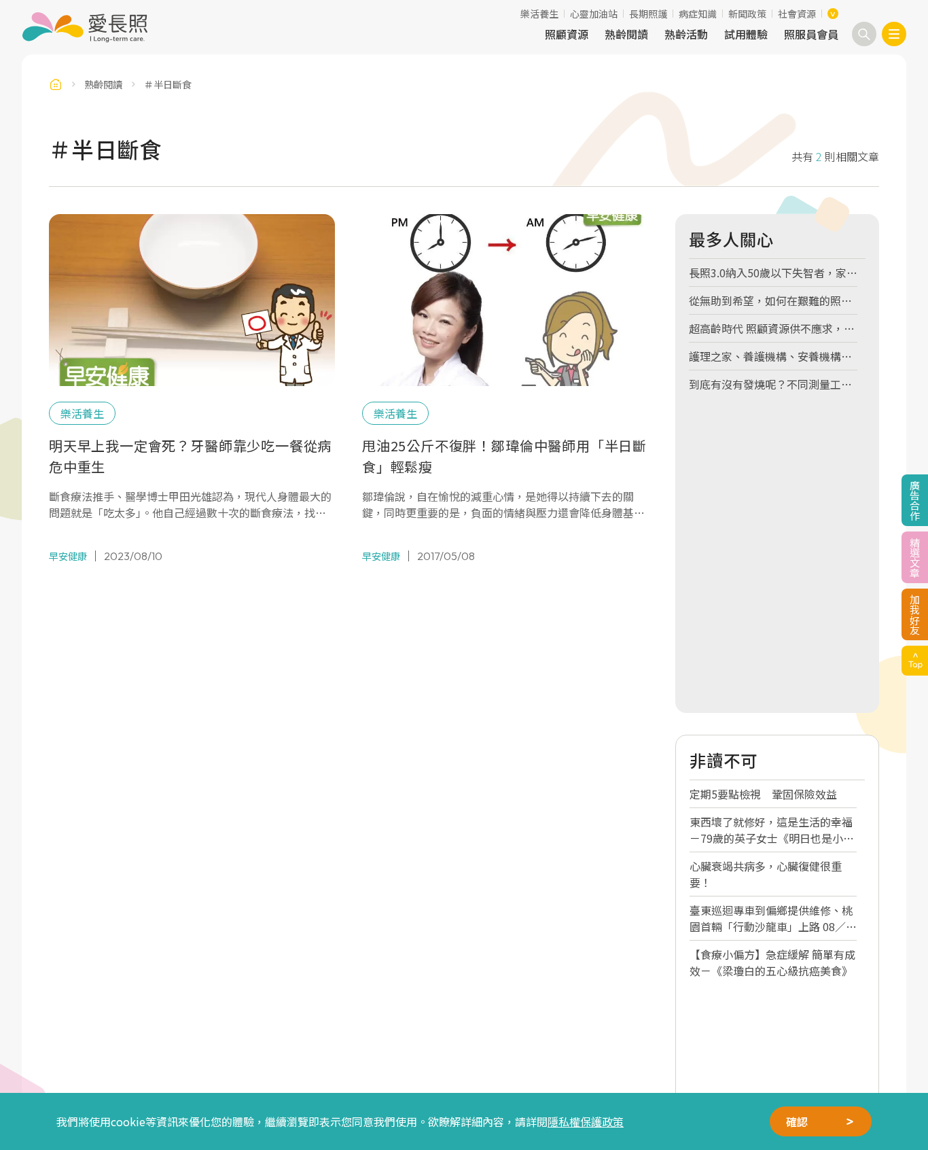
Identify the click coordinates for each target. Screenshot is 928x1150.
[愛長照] (84, 27)
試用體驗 (746, 34)
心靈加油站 (594, 13)
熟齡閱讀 (626, 34)
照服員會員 (811, 34)
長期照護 (648, 13)
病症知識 (698, 13)
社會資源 (797, 13)
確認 (797, 1121)
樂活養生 (539, 13)
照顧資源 (566, 34)
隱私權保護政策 (586, 1121)
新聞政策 (747, 13)
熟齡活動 (686, 34)
